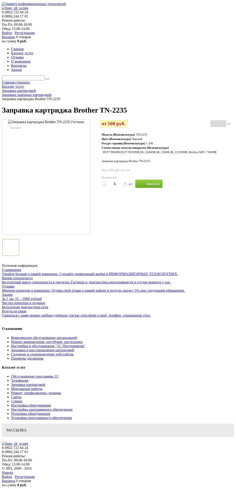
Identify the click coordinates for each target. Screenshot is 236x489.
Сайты (16, 397)
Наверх (7, 472)
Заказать (153, 184)
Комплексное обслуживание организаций (44, 338)
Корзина (8, 37)
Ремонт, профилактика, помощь (36, 393)
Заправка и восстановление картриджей (42, 350)
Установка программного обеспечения (41, 418)
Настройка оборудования (31, 405)
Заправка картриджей (28, 385)
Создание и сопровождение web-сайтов (42, 354)
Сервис (17, 401)
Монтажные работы (26, 389)
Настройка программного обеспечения (41, 409)
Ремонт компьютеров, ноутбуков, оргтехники (47, 342)
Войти (7, 33)
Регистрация (25, 33)
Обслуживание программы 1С (35, 376)
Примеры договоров (27, 358)
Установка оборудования (30, 414)
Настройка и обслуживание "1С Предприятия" (48, 346)
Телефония (19, 380)
